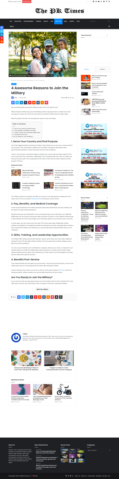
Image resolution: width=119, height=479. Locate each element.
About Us (77, 476)
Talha (15, 97)
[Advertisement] (43, 315)
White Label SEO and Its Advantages (99, 110)
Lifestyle (58, 21)
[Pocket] (46, 102)
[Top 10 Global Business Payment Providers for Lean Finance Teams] (80, 456)
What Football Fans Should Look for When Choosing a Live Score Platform (101, 213)
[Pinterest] (29, 102)
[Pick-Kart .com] (59, 11)
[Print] (60, 297)
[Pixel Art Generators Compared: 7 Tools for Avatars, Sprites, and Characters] (87, 205)
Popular (86, 69)
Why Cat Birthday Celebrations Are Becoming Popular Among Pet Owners (31, 173)
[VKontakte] (38, 102)
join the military (43, 289)
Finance (38, 21)
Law (52, 21)
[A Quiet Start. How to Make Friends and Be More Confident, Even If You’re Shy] (20, 389)
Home (14, 80)
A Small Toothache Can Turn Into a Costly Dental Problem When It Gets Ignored (64, 185)
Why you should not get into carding (99, 76)
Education (17, 21)
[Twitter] (17, 102)
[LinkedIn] (21, 102)
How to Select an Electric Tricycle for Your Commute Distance (63, 398)
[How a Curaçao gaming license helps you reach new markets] (64, 451)
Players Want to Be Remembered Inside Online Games (101, 236)
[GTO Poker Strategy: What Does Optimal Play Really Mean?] (87, 228)
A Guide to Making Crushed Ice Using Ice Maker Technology (31, 185)
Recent (102, 69)
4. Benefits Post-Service (20, 134)
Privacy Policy (91, 476)
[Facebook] (13, 102)
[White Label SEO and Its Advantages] (86, 112)
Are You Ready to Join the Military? (23, 136)
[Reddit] (34, 102)
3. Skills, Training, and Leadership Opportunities (27, 132)
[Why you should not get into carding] (86, 78)
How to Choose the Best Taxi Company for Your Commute (99, 85)
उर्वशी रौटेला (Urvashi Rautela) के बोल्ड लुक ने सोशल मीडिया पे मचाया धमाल (99, 102)
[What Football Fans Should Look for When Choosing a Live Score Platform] (101, 205)
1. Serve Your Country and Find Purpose (24, 128)
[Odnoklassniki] (42, 102)
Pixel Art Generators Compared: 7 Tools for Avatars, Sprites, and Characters (53, 1)
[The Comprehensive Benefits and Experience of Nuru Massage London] (42, 389)
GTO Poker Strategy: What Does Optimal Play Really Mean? (87, 236)
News (65, 21)
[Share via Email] (56, 297)
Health (46, 21)
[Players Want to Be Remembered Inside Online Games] (101, 228)
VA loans (62, 270)
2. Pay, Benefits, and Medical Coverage (25, 130)
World (12, 26)
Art (11, 21)
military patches (35, 199)
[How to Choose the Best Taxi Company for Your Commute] (86, 86)
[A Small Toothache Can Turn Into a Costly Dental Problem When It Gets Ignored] (48, 185)
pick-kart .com (106, 476)
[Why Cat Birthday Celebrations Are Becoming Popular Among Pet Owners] (16, 172)
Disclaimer (98, 476)
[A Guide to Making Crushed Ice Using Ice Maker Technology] (16, 185)
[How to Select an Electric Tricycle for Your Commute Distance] (64, 389)
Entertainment (29, 21)
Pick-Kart (35, 476)
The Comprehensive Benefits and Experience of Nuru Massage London (42, 398)
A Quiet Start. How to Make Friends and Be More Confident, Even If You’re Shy (20, 398)
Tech (78, 21)
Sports (72, 21)
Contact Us (84, 476)
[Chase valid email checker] (86, 94)
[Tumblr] (25, 102)
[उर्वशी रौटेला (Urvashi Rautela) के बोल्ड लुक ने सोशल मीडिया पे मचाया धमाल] (86, 102)
